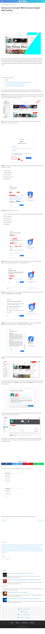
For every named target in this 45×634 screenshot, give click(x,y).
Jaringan (21, 546)
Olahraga (13, 548)
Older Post (41, 520)
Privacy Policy (24, 622)
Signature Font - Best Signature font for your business (20, 573)
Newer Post (4, 520)
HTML (17, 546)
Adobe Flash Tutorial (25, 609)
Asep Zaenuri (25, 626)
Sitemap (17, 622)
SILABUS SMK (30, 548)
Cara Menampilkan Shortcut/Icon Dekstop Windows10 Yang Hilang (23, 598)
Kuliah (25, 546)
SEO (26, 548)
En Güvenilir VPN (8, 493)
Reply (6, 483)
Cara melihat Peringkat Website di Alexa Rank (15, 84)
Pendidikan (19, 548)
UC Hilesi (7, 491)
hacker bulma (7, 480)
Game (13, 546)
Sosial (40, 548)
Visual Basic (38, 550)
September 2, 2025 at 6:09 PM (16, 473)
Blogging (25, 611)
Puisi (23, 548)
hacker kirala (7, 477)
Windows (4, 552)
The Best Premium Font (25, 617)
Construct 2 (8, 546)
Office (9, 548)
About (12, 622)
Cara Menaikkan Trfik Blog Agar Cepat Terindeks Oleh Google (18, 82)
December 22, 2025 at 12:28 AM (16, 488)
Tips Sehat (24, 550)
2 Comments (17, 13)
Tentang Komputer (11, 550)
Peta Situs (5, 586)
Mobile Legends (31, 546)
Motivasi (37, 546)
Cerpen (3, 546)
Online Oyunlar (8, 494)
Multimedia (4, 548)
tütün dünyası (7, 479)
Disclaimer (32, 622)
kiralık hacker (7, 476)
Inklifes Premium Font (24, 614)
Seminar (36, 548)
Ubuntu (33, 550)
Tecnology (4, 550)
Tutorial (29, 550)
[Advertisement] (22, 23)
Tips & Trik (18, 550)
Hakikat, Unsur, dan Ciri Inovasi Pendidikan (17, 592)
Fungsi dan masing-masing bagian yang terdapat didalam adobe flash (24, 579)
